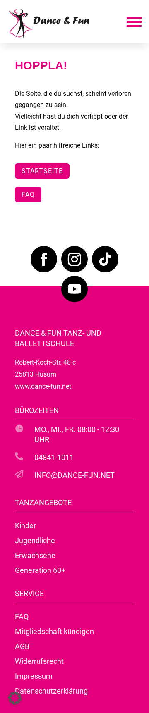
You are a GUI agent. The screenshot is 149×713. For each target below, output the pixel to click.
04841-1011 (54, 457)
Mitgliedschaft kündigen (54, 631)
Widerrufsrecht (39, 661)
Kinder (25, 525)
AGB (22, 646)
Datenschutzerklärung (51, 691)
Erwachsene (35, 555)
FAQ (28, 194)
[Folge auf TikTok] (105, 259)
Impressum (34, 676)
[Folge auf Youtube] (74, 289)
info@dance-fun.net (74, 475)
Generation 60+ (40, 570)
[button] (15, 698)
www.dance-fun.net (43, 386)
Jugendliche (35, 540)
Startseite (42, 171)
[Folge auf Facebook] (44, 259)
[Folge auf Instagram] (74, 259)
